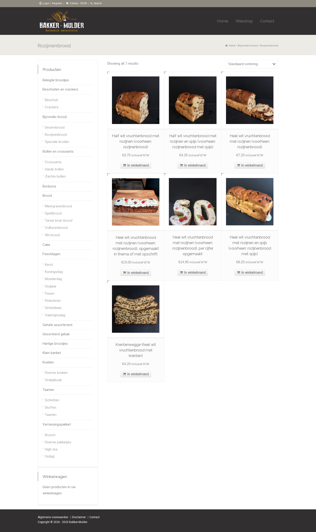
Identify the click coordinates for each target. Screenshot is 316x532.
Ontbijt (50, 456)
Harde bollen (54, 169)
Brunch (50, 435)
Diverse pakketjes (58, 442)
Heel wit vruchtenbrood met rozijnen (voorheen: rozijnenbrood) (250, 141)
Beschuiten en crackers (60, 89)
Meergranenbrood (58, 206)
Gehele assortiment (57, 325)
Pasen (49, 293)
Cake (46, 245)
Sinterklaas (53, 308)
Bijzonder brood (248, 45)
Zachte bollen (55, 176)
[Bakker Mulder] (62, 21)
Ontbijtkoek (53, 380)
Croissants (53, 162)
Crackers (52, 107)
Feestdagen (51, 254)
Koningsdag (54, 272)
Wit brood (52, 235)
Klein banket (52, 353)
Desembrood (55, 127)
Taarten (48, 390)
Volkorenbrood (56, 228)
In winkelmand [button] (138, 165)
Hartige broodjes (55, 344)
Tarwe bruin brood (58, 220)
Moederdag (53, 279)
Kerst (49, 265)
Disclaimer (79, 517)
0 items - (78, 3)
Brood (47, 195)
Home (222, 21)
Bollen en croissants (58, 151)
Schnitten (52, 400)
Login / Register (52, 3)
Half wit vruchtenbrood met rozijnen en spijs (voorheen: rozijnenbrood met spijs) (193, 141)
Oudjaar (50, 286)
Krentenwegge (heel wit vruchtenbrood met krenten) (135, 350)
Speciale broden (57, 142)
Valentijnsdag (55, 315)
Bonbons (49, 186)
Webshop (244, 21)
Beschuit (51, 100)
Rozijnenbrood (56, 135)
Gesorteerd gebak (56, 334)
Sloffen (50, 407)
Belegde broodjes (56, 80)
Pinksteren (53, 301)
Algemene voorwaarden (53, 517)
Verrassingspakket (57, 424)
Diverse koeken (56, 373)
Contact (267, 21)
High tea (51, 449)
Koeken (48, 362)
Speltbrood (53, 213)
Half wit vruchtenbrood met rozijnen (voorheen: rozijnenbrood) (135, 141)
